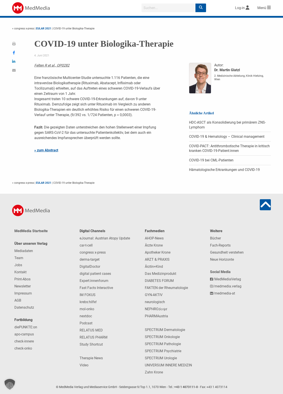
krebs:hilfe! (88, 302)
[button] (9, 384)
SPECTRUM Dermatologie (165, 330)
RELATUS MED (91, 330)
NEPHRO (156, 309)
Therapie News (91, 358)
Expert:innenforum (94, 281)
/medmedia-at (224, 293)
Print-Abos (22, 279)
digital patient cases (95, 274)
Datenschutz (24, 307)
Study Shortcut (91, 344)
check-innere (24, 341)
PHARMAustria (156, 316)
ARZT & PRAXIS (157, 259)
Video (84, 365)
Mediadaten (23, 251)
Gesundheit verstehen (227, 252)
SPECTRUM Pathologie (163, 344)
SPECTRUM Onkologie (162, 337)
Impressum (23, 293)
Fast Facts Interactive (96, 288)
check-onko (23, 348)
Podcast (86, 323)
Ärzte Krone (154, 245)
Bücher (215, 238)
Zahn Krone (154, 372)
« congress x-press (23, 28)
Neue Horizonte (222, 259)
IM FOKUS (88, 295)
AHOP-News (154, 238)
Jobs (18, 265)
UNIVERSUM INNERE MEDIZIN (168, 365)
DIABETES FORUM (159, 281)
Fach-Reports (220, 245)
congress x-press (93, 252)
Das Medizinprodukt (160, 274)
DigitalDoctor (90, 266)
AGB (17, 300)
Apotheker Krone (157, 252)
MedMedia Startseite (31, 231)
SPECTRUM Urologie (161, 358)
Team (18, 258)
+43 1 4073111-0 (186, 387)
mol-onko (87, 309)
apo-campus (24, 334)
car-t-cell (86, 245)
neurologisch (155, 302)
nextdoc (86, 316)
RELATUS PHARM (93, 337)
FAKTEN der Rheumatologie (166, 288)
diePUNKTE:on (25, 327)
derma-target (89, 259)
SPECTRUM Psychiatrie (163, 351)
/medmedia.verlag (227, 286)
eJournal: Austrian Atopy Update (105, 238)
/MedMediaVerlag (227, 279)
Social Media (220, 272)
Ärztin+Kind (154, 266)
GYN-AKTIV (154, 295)
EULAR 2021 (43, 28)
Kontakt (20, 272)
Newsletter (22, 286)
